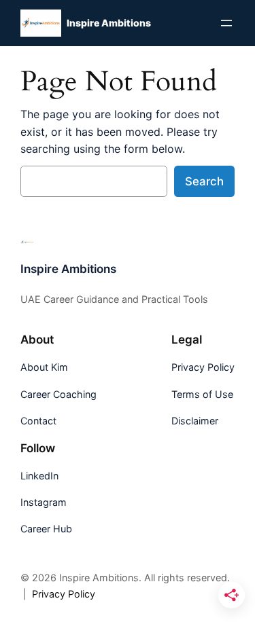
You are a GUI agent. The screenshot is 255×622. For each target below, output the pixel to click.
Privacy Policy (63, 594)
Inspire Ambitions (109, 23)
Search (204, 181)
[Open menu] (226, 23)
